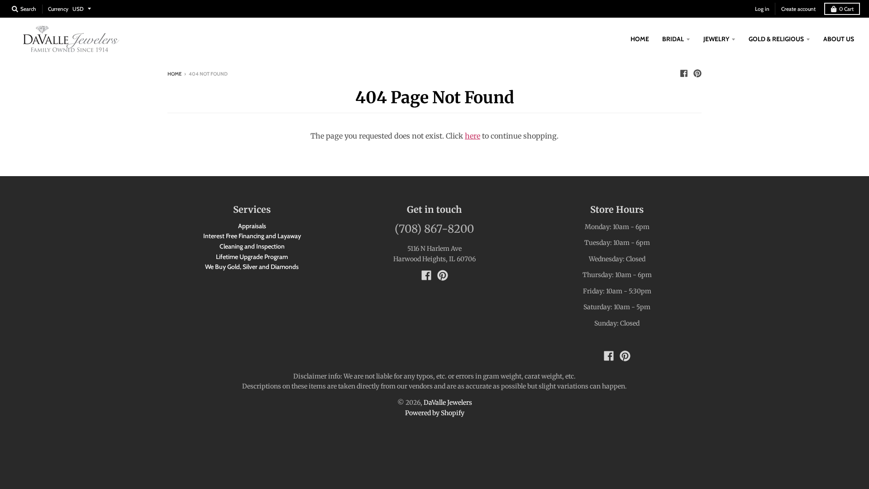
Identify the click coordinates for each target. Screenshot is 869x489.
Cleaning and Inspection (252, 246)
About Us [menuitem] (838, 39)
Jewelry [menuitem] (716, 39)
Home (174, 74)
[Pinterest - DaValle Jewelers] (697, 73)
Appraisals (252, 226)
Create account (798, 8)
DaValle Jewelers (448, 402)
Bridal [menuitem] (673, 39)
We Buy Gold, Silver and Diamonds (252, 267)
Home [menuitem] (639, 39)
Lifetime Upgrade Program (252, 257)
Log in (762, 8)
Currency (58, 8)
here (472, 135)
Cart (846, 8)
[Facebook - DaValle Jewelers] (684, 73)
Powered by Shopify (434, 413)
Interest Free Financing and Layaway (252, 236)
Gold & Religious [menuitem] (776, 39)
